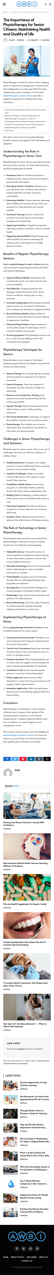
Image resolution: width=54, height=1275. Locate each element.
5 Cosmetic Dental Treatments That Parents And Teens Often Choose (25, 984)
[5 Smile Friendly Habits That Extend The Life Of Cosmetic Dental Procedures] (27, 925)
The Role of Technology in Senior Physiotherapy (24, 124)
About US (43, 1257)
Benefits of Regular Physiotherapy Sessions (22, 115)
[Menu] (4, 4)
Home (5, 12)
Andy (12, 40)
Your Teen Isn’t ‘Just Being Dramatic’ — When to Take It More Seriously (25, 1025)
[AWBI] (27, 4)
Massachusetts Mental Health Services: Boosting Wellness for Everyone (25, 864)
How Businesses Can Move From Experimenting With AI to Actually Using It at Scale (35, 1099)
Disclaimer (32, 1257)
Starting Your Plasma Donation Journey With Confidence (23, 823)
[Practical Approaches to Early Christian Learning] (10, 1086)
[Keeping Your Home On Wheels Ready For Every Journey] (10, 1198)
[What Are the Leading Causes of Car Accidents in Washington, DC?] (10, 1170)
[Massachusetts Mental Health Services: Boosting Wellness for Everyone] (27, 846)
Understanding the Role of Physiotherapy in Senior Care (25, 111)
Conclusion (9, 130)
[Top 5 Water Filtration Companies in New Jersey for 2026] (10, 1184)
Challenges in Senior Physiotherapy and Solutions (25, 121)
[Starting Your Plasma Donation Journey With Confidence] (27, 805)
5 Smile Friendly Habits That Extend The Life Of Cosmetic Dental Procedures (24, 943)
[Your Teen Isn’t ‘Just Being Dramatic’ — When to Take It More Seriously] (27, 1007)
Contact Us (26, 1261)
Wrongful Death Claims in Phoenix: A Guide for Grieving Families (33, 1113)
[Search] (50, 4)
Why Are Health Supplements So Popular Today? (25, 904)
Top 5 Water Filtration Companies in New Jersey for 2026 (33, 1183)
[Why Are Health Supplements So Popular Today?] (27, 887)
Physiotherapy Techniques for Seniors (20, 118)
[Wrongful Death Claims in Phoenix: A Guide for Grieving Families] (10, 1114)
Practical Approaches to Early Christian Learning (33, 1083)
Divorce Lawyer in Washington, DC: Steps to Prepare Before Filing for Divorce (35, 1141)
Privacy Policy (17, 1257)
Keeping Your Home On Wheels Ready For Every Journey (34, 1196)
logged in (22, 1049)
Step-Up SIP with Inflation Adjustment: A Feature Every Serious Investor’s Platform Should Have (35, 1128)
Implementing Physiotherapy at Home (20, 127)
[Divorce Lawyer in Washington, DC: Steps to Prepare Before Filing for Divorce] (10, 1142)
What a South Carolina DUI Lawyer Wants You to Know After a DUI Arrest (34, 1155)
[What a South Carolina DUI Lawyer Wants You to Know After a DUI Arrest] (10, 1156)
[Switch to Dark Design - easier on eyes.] (45, 4)
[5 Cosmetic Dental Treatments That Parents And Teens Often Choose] (27, 966)
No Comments (33, 40)
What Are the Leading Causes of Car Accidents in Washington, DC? (35, 1169)
